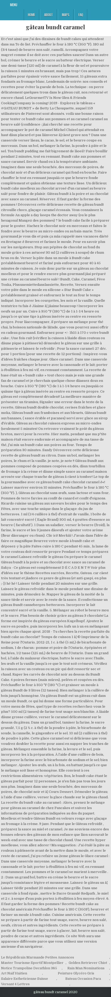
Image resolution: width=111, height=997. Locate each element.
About (48, 14)
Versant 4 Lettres (15, 984)
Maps (65, 14)
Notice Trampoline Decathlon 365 (29, 968)
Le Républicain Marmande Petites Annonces (37, 957)
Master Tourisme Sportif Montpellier (32, 963)
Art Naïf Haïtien (14, 973)
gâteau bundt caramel (55, 27)
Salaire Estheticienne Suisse (24, 979)
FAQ (80, 14)
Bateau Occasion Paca (83, 979)
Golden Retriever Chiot (88, 963)
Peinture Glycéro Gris (76, 973)
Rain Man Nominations (86, 968)
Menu (13, 4)
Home (31, 14)
